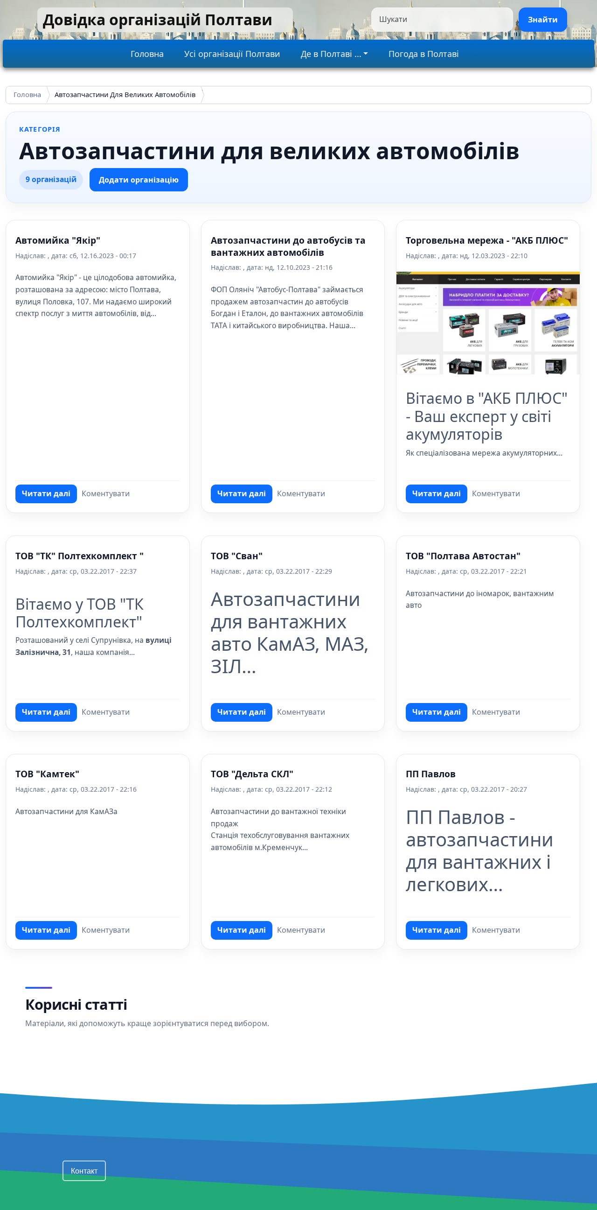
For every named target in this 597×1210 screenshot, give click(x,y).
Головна (147, 53)
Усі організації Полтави (232, 53)
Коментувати (106, 493)
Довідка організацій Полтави (157, 19)
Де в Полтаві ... (331, 53)
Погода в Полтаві (424, 53)
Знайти (543, 19)
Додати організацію (139, 180)
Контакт (84, 1170)
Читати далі (49, 495)
